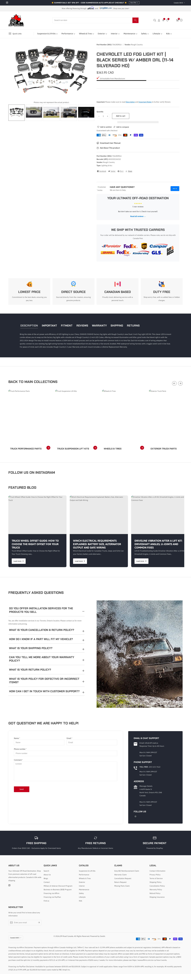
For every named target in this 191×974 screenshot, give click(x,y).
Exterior (101, 33)
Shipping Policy (155, 882)
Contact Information (157, 871)
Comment (18, 760)
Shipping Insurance (157, 897)
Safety (144, 33)
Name (17, 738)
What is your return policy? (30, 669)
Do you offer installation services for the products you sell (41, 610)
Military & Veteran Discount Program (58, 886)
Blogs (46, 878)
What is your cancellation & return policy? (41, 630)
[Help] (181, 20)
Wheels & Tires (85, 33)
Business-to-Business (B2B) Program (58, 890)
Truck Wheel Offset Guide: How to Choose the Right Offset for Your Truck (35, 544)
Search (46, 871)
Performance (67, 33)
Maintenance (129, 33)
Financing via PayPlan (52, 897)
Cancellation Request (122, 878)
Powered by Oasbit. (97, 936)
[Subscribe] (39, 922)
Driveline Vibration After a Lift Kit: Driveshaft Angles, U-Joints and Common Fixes (158, 544)
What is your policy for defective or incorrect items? (44, 680)
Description (130, 102)
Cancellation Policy (157, 886)
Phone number (20, 749)
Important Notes (145, 102)
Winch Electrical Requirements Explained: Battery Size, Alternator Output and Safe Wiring (97, 544)
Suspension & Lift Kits (46, 33)
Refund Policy (155, 893)
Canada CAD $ (178, 3)
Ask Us (175, 188)
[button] (138, 122)
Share (130, 171)
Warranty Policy (156, 890)
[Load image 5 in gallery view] (86, 113)
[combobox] (95, 20)
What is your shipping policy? (30, 648)
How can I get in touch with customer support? (44, 691)
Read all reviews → (138, 216)
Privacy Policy (155, 875)
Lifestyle (156, 33)
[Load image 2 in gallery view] (34, 113)
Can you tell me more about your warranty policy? (41, 658)
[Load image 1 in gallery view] (16, 113)
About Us (47, 875)
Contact (47, 882)
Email (69, 738)
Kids (168, 33)
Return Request (120, 882)
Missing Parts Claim (122, 886)
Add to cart (120, 116)
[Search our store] (135, 20)
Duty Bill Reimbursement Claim (126, 871)
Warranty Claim (120, 875)
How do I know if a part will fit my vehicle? (41, 639)
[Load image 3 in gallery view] (51, 113)
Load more (17, 561)
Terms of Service (156, 878)
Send (22, 789)
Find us (46, 901)
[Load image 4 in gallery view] (69, 113)
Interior (114, 33)
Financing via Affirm (51, 893)
